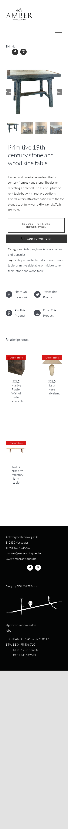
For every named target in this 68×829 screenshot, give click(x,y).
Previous (8, 92)
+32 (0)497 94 (15, 548)
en (8, 46)
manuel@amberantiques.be (23, 553)
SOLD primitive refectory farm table (17, 474)
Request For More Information (36, 225)
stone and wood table (30, 271)
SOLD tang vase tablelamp (53, 387)
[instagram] (23, 52)
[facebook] (15, 52)
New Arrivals (44, 249)
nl (13, 46)
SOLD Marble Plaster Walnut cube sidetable (17, 391)
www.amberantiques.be (21, 559)
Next (59, 92)
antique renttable (26, 260)
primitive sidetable (28, 265)
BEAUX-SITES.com (27, 586)
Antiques (29, 249)
